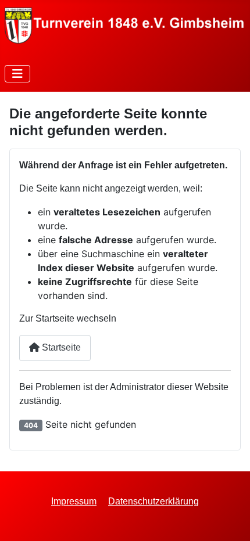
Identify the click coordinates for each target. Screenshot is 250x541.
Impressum (74, 501)
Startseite (60, 347)
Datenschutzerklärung (153, 501)
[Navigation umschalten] (17, 73)
